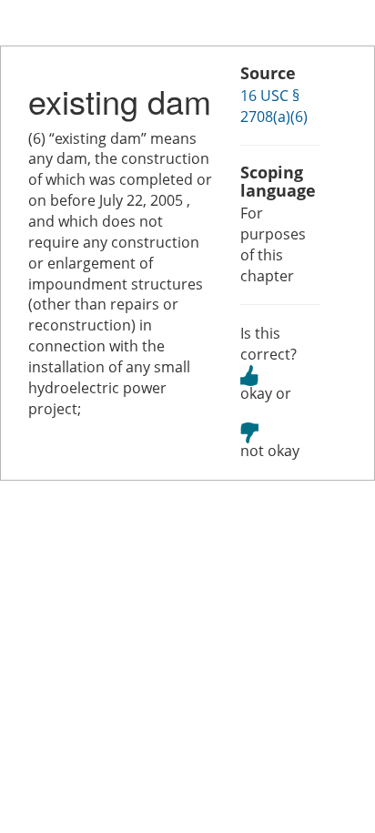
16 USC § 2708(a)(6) (274, 106)
